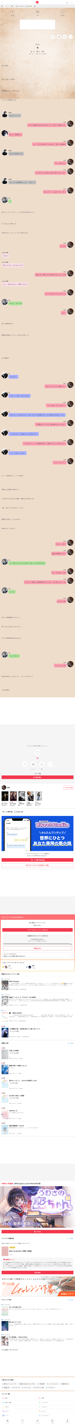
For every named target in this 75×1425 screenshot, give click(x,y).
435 (32, 52)
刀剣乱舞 (41, 1384)
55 (38, 52)
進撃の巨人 (64, 1384)
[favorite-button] (64, 37)
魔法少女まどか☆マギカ (27, 1384)
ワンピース (16, 1387)
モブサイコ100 (38, 1387)
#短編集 (10, 1183)
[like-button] (70, 37)
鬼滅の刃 (5, 1387)
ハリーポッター (52, 1384)
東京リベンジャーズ (9, 1384)
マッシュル (26, 1387)
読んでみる (37, 1232)
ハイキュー (50, 1387)
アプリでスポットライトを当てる (37, 930)
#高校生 (4, 1183)
